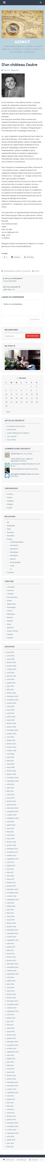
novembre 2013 (12, 1004)
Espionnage (11, 604)
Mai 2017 (10, 872)
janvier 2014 (11, 998)
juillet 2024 (11, 683)
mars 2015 (11, 954)
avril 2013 (10, 1028)
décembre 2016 (12, 889)
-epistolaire (14, 549)
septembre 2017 (13, 859)
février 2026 (11, 662)
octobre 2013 (11, 1008)
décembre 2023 (12, 696)
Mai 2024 (10, 689)
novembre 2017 (12, 852)
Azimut (22, 42)
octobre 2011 (11, 1089)
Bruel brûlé (11, 430)
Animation (11, 587)
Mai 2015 (10, 950)
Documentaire (12, 597)
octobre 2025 (11, 669)
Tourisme (10, 572)
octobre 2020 (11, 750)
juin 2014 (10, 984)
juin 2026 (10, 652)
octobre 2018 (11, 815)
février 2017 (11, 883)
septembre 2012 (13, 1052)
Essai (9, 529)
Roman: (9, 539)
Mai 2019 (10, 791)
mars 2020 (11, 767)
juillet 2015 (11, 947)
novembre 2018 (12, 811)
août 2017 (10, 862)
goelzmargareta (16, 464)
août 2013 (10, 1015)
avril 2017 (10, 876)
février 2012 (11, 1075)
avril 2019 (10, 795)
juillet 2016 (11, 906)
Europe (9, 497)
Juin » (8, 412)
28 (27, 402)
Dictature (18, 271)
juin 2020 (10, 757)
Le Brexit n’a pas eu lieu (16, 426)
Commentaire (34, 319)
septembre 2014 (13, 974)
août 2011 (10, 1096)
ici (36, 243)
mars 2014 (11, 991)
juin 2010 (10, 1143)
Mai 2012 (10, 1065)
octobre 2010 (11, 1130)
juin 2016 (10, 910)
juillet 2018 (11, 825)
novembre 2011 (12, 1086)
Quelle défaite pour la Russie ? (18, 433)
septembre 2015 (13, 940)
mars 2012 (11, 1072)
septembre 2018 (13, 818)
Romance (10, 628)
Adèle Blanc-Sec (11, 288)
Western (10, 638)
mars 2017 (11, 879)
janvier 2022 (11, 727)
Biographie (11, 526)
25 (11, 402)
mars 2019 (11, 798)
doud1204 (16, 70)
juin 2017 (10, 869)
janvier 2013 (11, 1038)
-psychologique (15, 562)
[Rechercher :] (17, 336)
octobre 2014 (11, 971)
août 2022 (10, 713)
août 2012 (10, 1055)
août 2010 (10, 1136)
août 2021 (10, 737)
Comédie (10, 594)
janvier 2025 (11, 676)
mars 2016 (11, 920)
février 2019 (11, 801)
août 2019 (10, 784)
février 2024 (11, 693)
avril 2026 (10, 656)
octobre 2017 (11, 855)
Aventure (10, 590)
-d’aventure (14, 545)
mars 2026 (11, 659)
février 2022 (11, 723)
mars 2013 (11, 1031)
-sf (10, 569)
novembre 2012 (12, 1045)
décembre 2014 (12, 964)
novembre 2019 (12, 778)
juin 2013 (10, 1021)
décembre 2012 (12, 1042)
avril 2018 (10, 835)
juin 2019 (10, 788)
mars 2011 (11, 1113)
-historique (14, 555)
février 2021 (11, 744)
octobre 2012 (11, 1048)
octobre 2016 (11, 896)
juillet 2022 (11, 717)
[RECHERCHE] (40, 2)
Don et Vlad (11, 440)
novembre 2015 (12, 933)
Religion (10, 504)
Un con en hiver (27, 454)
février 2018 (11, 842)
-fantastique (14, 552)
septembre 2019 (13, 781)
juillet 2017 (11, 866)
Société (9, 508)
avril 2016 (10, 916)
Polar (9, 624)
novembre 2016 (12, 893)
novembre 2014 (12, 967)
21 (27, 398)
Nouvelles (10, 536)
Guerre (9, 611)
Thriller (10, 634)
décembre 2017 (12, 849)
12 (16, 394)
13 (21, 394)
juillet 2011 (11, 1099)
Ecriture (36, 271)
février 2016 (11, 923)
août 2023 (10, 706)
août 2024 (10, 679)
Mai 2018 (10, 832)
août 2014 (10, 977)
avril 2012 (10, 1069)
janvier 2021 (11, 747)
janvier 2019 (11, 805)
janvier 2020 (11, 774)
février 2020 (11, 771)
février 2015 (11, 957)
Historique (11, 614)
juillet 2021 (11, 740)
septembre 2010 (13, 1133)
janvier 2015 (11, 960)
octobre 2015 (11, 937)
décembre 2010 (12, 1123)
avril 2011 (10, 1109)
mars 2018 (11, 839)
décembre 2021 (12, 730)
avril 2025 (10, 673)
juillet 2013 (11, 1018)
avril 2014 (10, 987)
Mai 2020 (10, 761)
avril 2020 (10, 764)
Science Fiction (12, 631)
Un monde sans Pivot (30, 469)
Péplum (10, 621)
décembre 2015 (12, 930)
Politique (10, 501)
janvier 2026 (11, 666)
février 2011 (11, 1116)
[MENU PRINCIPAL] (4, 2)
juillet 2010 (11, 1140)
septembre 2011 (13, 1092)
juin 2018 (10, 828)
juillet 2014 (11, 981)
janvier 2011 (11, 1119)
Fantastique (11, 607)
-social (12, 566)
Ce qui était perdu (13, 280)
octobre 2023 (11, 703)
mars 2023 (11, 710)
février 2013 (11, 1035)
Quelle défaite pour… (18, 459)
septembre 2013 (13, 1011)
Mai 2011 (10, 1106)
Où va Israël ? (12, 436)
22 (32, 398)
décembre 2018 (12, 808)
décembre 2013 (12, 1001)
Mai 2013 (10, 1025)
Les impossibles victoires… (22, 460)
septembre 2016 (13, 899)
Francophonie (26, 271)
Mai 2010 (10, 1147)
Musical (10, 617)
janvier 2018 (11, 845)
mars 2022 (11, 720)
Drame (9, 600)
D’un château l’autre (19, 64)
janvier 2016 (11, 927)
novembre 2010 (12, 1126)
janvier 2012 (11, 1079)
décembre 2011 (12, 1082)
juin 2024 (10, 686)
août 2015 (10, 943)
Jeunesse (10, 532)
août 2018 (10, 822)
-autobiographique (9, 271)
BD (8, 522)
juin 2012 (10, 1062)
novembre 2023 (12, 700)
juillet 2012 (11, 1059)
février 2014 (11, 994)
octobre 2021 (11, 734)
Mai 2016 (10, 913)
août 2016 (10, 903)
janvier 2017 (11, 886)
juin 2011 (10, 1103)
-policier (13, 559)
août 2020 (10, 754)
